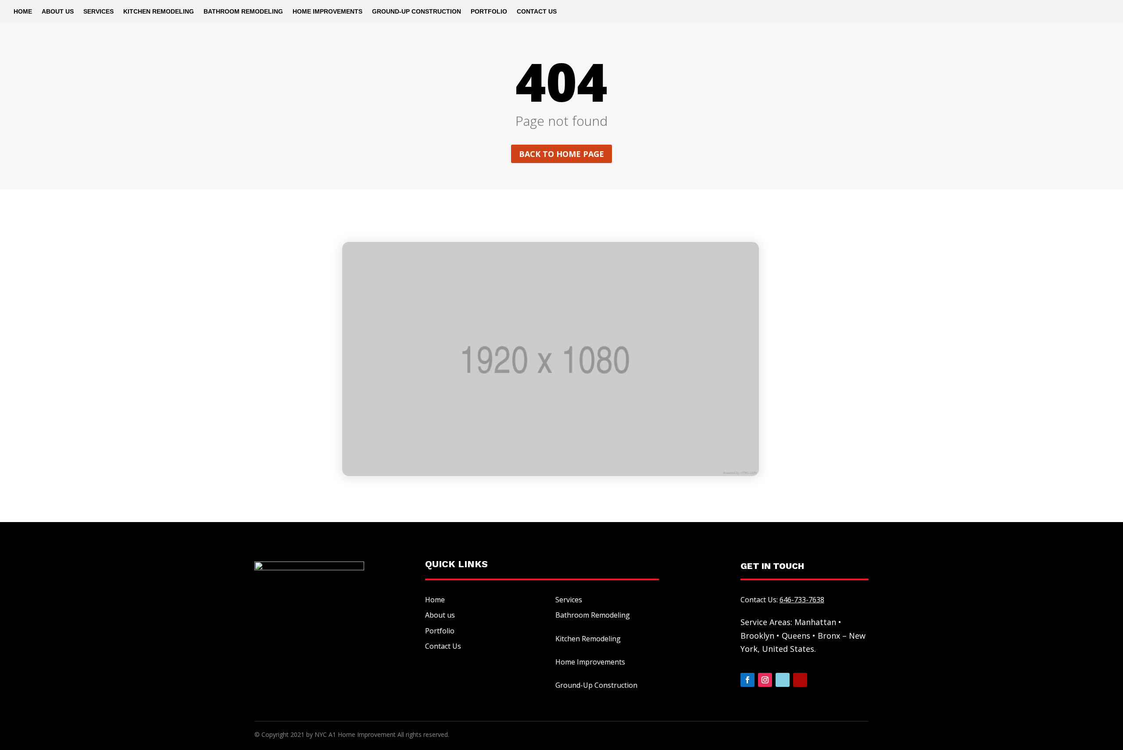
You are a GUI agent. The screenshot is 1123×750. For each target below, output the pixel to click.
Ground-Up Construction (416, 11)
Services (98, 11)
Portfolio (489, 11)
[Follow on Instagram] (765, 680)
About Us (58, 11)
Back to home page (561, 154)
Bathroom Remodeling (243, 11)
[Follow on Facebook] (747, 680)
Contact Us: (782, 599)
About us (440, 615)
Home (23, 11)
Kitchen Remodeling (158, 11)
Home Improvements (327, 11)
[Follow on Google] (783, 680)
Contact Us (537, 11)
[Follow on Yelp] (800, 680)
